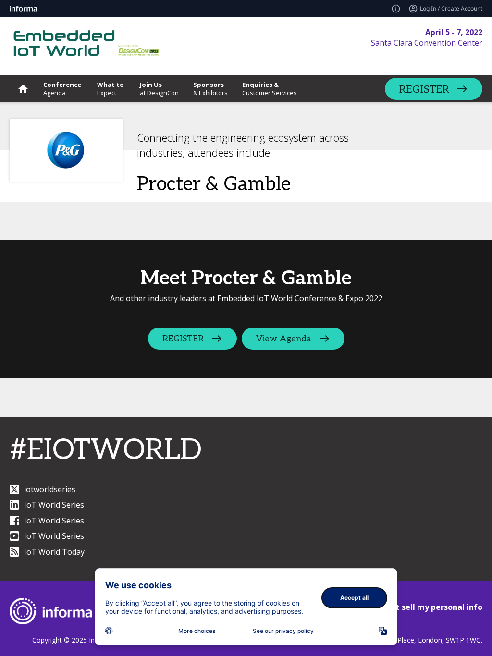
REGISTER (424, 89)
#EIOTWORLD (106, 450)
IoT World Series (54, 504)
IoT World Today (54, 552)
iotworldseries (49, 489)
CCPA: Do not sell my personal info (416, 607)
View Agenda (283, 339)
